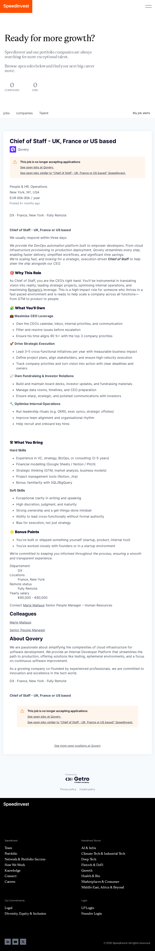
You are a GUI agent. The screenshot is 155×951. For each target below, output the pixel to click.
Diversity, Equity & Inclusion (25, 913)
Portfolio (11, 853)
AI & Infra (88, 848)
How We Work (15, 865)
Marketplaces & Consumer (100, 882)
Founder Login (91, 913)
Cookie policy (87, 789)
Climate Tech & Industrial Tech (103, 853)
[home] (16, 6)
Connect (11, 876)
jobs (6, 113)
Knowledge (13, 870)
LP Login (87, 908)
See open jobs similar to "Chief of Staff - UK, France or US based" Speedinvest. (73, 173)
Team (8, 848)
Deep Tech (88, 859)
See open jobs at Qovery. (37, 167)
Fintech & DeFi (92, 865)
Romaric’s (35, 290)
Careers (10, 882)
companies (24, 113)
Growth (86, 870)
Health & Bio (90, 876)
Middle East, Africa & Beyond (102, 887)
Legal (8, 908)
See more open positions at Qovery (77, 745)
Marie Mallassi (34, 605)
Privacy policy (68, 789)
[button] (148, 6)
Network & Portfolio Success (25, 859)
